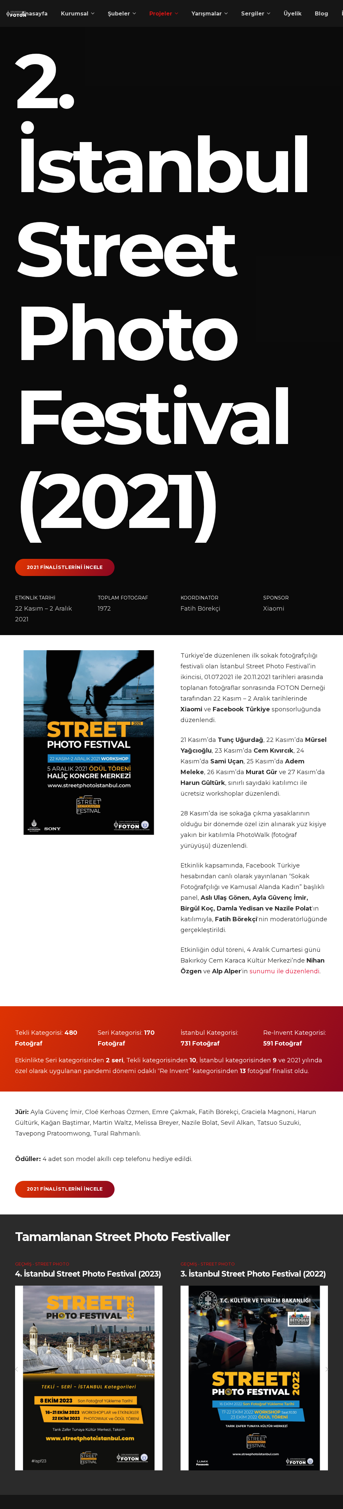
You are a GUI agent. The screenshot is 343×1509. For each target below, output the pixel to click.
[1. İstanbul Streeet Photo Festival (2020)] (254, 1387)
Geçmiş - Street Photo (42, 1264)
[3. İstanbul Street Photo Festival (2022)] (88, 1378)
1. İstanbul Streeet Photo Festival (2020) (242, 1278)
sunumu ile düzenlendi (285, 971)
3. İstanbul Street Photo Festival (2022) (87, 1274)
